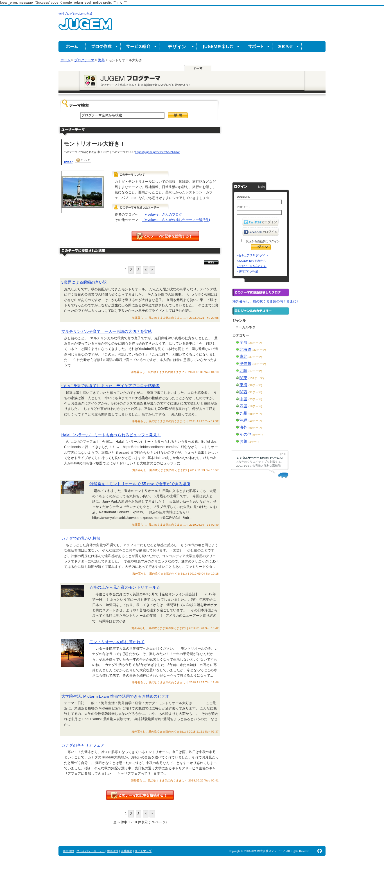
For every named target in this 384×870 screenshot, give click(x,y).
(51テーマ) (255, 392)
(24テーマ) (255, 342)
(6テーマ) (258, 434)
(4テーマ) (254, 441)
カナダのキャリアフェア (83, 745)
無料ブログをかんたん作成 (75, 13)
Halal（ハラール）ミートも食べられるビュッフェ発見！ (111, 435)
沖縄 (243, 420)
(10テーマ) (255, 420)
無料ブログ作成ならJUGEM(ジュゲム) (85, 27)
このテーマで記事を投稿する (165, 236)
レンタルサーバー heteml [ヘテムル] (260, 457)
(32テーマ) (259, 349)
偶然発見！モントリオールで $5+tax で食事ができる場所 (139, 484)
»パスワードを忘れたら (251, 266)
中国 (243, 399)
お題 (243, 441)
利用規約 (68, 851)
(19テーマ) (259, 363)
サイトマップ (143, 851)
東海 (243, 385)
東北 (243, 356)
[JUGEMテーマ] (198, 68)
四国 (243, 406)
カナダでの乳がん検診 (81, 538)
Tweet (68, 162)
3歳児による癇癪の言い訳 (84, 282)
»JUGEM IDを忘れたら (251, 260)
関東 (243, 378)
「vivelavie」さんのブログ (162, 214)
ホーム (72, 46)
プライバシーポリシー (90, 851)
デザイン (178, 46)
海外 (243, 427)
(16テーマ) (255, 406)
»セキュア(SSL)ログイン (252, 255)
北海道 (245, 349)
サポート (257, 46)
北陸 (243, 370)
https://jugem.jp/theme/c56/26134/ (157, 151)
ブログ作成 (103, 46)
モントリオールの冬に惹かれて (116, 641)
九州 (243, 413)
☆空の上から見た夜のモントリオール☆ (124, 587)
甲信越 (245, 363)
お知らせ (287, 46)
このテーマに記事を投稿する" (140, 795)
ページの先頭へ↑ (320, 851)
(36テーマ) (255, 385)
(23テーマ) (255, 399)
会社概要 (126, 851)
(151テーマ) (256, 378)
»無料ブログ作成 (247, 271)
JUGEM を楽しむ (219, 46)
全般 (243, 342)
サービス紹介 (140, 46)
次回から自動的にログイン (262, 241)
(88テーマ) (255, 413)
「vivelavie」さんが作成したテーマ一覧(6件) (176, 220)
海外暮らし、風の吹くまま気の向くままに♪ (265, 301)
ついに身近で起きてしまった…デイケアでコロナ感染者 (110, 385)
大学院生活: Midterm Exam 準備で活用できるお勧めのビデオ (115, 696)
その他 (245, 434)
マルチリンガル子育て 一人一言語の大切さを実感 (106, 331)
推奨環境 (112, 851)
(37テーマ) (255, 356)
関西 (243, 392)
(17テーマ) (255, 370)
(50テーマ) (255, 427)
